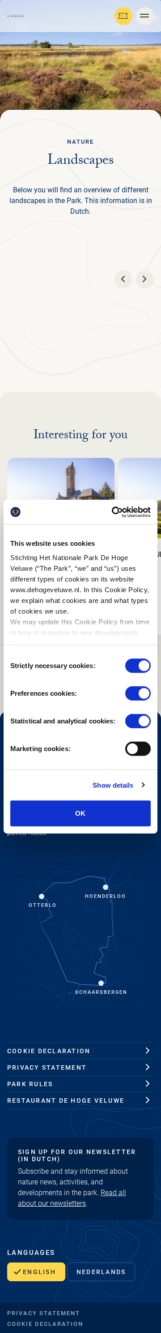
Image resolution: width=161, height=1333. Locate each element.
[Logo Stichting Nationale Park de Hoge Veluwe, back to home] (15, 16)
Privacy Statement (47, 1067)
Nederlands (101, 1271)
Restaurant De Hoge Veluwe (65, 1100)
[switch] (138, 693)
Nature (80, 141)
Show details (113, 785)
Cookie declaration (48, 1051)
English (39, 1271)
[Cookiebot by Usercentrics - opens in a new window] (113, 512)
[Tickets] (123, 16)
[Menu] (145, 16)
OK (80, 813)
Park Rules (30, 1084)
